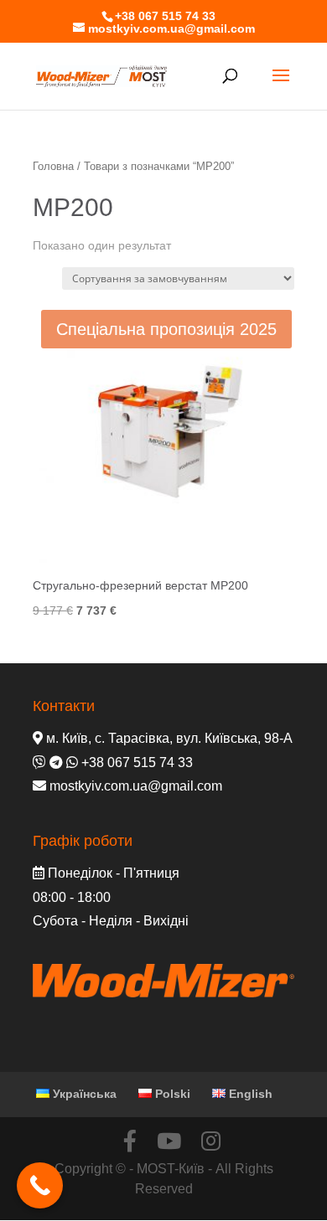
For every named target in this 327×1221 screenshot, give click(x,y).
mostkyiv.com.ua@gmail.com (135, 786)
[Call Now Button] (40, 1185)
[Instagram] (211, 1141)
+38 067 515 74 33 (165, 16)
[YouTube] (169, 1141)
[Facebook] (130, 1141)
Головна (53, 166)
